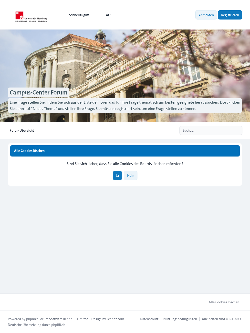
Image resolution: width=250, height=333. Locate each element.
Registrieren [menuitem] (230, 14)
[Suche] (228, 130)
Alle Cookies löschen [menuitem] (224, 302)
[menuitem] (77, 14)
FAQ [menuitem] (107, 14)
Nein (130, 175)
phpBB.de (58, 324)
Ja (117, 175)
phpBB (31, 318)
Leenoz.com (115, 318)
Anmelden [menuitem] (206, 14)
